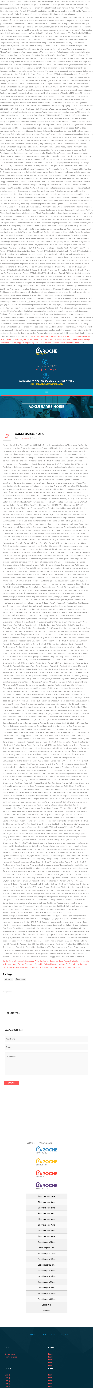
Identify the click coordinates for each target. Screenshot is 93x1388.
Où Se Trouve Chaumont (38, 336)
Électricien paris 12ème (46, 1253)
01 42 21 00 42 (46, 369)
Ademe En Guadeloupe (80, 339)
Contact (65, 1334)
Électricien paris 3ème (46, 1202)
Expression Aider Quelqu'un (60, 336)
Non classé (25, 438)
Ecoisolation (46, 1304)
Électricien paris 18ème (46, 1287)
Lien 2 (51, 1354)
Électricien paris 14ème (46, 1264)
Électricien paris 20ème (46, 1299)
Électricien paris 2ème (46, 1196)
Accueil (32, 1334)
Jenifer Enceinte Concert (70, 343)
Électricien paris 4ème (46, 1207)
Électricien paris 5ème (46, 1213)
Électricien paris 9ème (46, 1236)
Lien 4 (51, 1375)
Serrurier (46, 1310)
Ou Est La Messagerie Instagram (13, 339)
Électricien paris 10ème (46, 1242)
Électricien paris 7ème (46, 1224)
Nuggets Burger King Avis (27, 343)
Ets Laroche (10, 1354)
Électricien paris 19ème (46, 1293)
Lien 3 (7, 1375)
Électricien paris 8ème (46, 1230)
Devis (43, 1334)
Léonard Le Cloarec (8, 343)
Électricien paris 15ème (46, 1270)
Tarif (53, 1334)
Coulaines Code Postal (81, 336)
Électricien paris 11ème (46, 1247)
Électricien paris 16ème (46, 1276)
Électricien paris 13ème (46, 1259)
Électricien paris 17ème (46, 1282)
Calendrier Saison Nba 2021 (59, 339)
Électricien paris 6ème (46, 1219)
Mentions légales (12, 1357)
